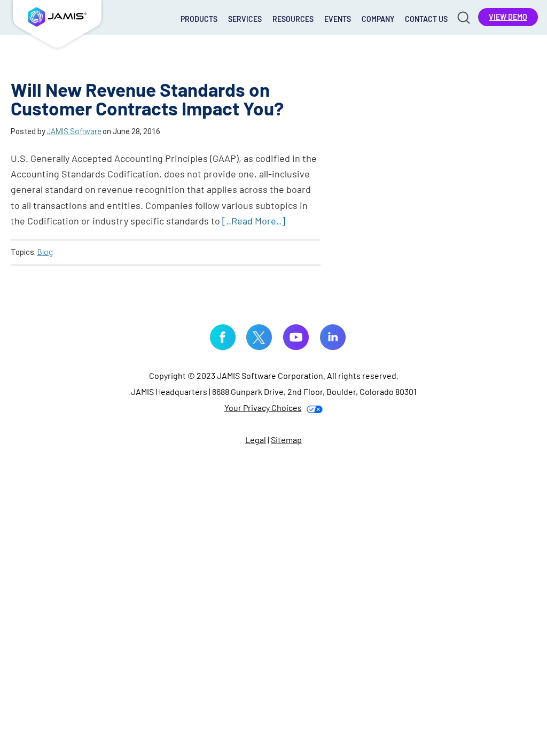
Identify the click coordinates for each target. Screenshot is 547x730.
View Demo (508, 16)
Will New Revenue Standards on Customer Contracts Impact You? (147, 99)
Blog (45, 252)
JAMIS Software (57, 26)
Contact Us (426, 19)
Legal (255, 439)
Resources (293, 19)
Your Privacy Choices (263, 407)
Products (199, 19)
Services (245, 19)
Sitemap (286, 439)
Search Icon (463, 17)
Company (378, 19)
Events (337, 19)
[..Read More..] (253, 221)
